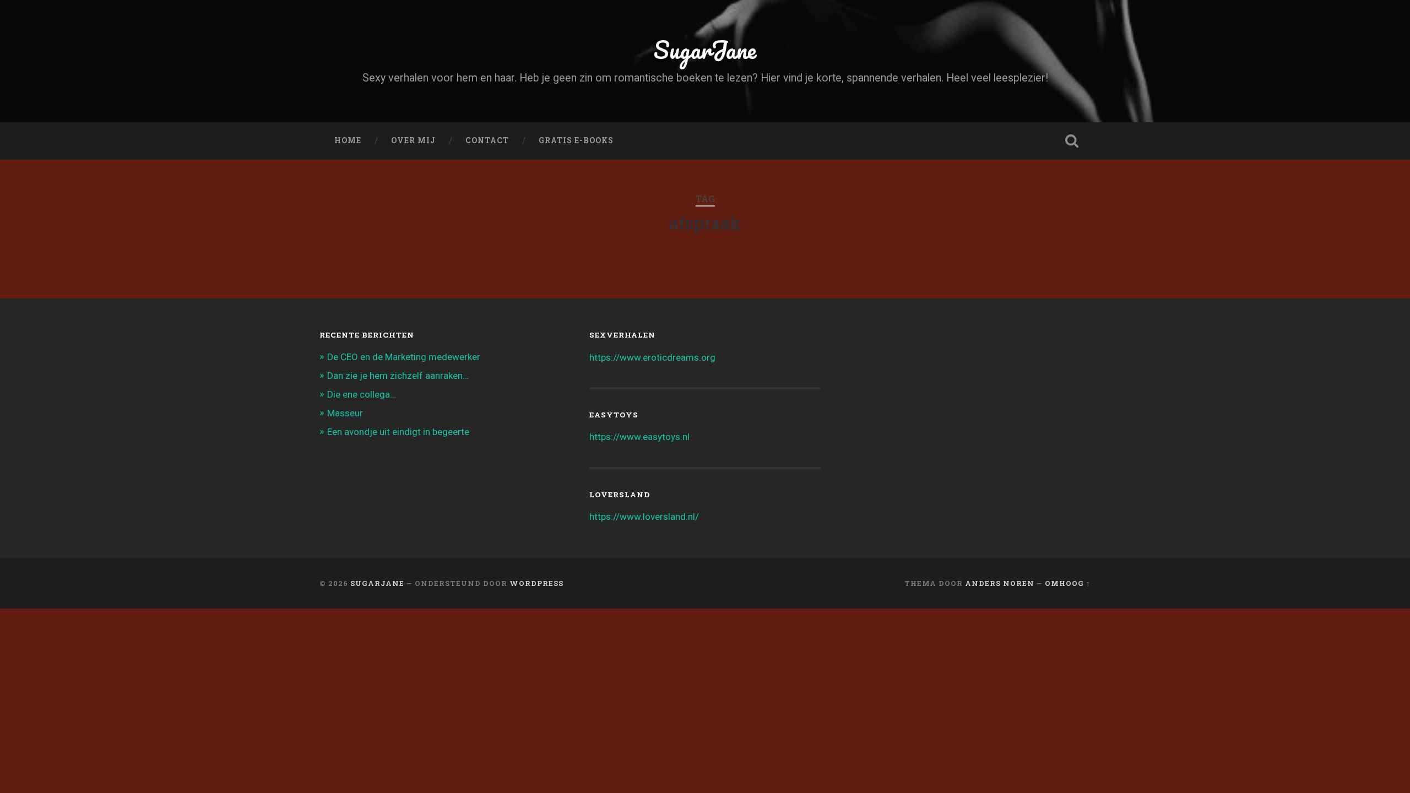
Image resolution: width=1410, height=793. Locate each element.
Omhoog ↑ (1068, 583)
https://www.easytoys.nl (639, 436)
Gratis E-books (576, 140)
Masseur (345, 413)
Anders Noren (999, 583)
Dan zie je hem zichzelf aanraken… (398, 375)
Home (347, 140)
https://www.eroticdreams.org (652, 357)
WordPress (536, 583)
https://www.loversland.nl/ (644, 516)
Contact (487, 140)
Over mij (413, 140)
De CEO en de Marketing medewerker (403, 356)
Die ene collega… (361, 394)
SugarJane (705, 49)
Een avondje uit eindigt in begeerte (398, 431)
